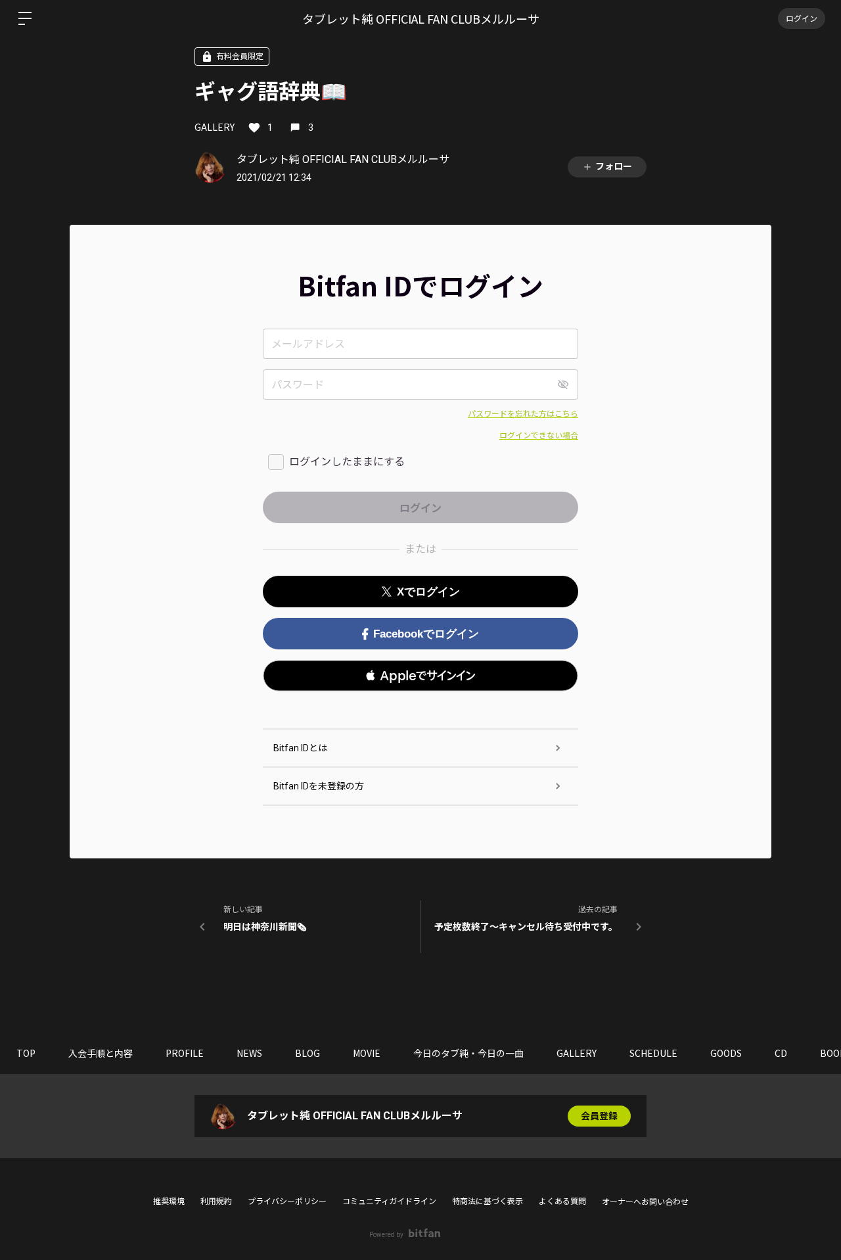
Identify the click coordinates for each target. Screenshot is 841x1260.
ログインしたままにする (347, 461)
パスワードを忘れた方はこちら (523, 414)
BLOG (307, 1053)
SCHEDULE (653, 1053)
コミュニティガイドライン (389, 1201)
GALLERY (214, 126)
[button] (420, 675)
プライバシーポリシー (287, 1201)
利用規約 (216, 1201)
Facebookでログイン (426, 634)
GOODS (726, 1053)
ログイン (801, 18)
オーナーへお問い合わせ (645, 1202)
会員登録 (599, 1116)
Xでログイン (428, 592)
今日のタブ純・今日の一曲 (468, 1053)
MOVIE (366, 1053)
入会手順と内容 (100, 1053)
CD (781, 1053)
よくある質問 (562, 1201)
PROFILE (185, 1053)
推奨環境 (169, 1201)
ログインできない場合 (538, 435)
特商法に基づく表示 (487, 1201)
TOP (25, 1053)
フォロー (613, 166)
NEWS (249, 1053)
